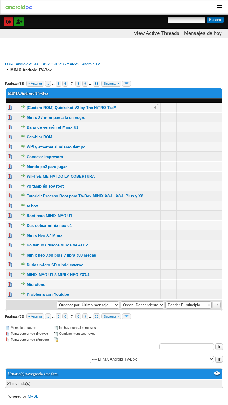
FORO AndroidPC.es (21, 64)
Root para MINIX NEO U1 (49, 216)
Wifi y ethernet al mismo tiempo (56, 147)
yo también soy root (45, 186)
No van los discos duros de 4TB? (57, 245)
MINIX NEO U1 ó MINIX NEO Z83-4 (58, 275)
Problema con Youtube (48, 294)
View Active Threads (156, 33)
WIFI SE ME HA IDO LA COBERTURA (61, 176)
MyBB (33, 396)
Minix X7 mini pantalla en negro (56, 117)
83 (96, 83)
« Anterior (35, 83)
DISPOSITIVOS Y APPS (60, 64)
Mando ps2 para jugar (47, 166)
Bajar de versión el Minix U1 (52, 127)
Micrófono (36, 284)
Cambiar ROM (39, 137)
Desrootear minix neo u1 (49, 225)
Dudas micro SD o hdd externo (55, 265)
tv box (32, 206)
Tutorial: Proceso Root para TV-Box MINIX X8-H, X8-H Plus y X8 (85, 196)
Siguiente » (111, 83)
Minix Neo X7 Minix (44, 235)
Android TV (91, 64)
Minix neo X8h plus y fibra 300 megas (61, 255)
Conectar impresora (45, 157)
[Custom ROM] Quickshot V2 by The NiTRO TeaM (72, 107)
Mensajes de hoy (203, 33)
